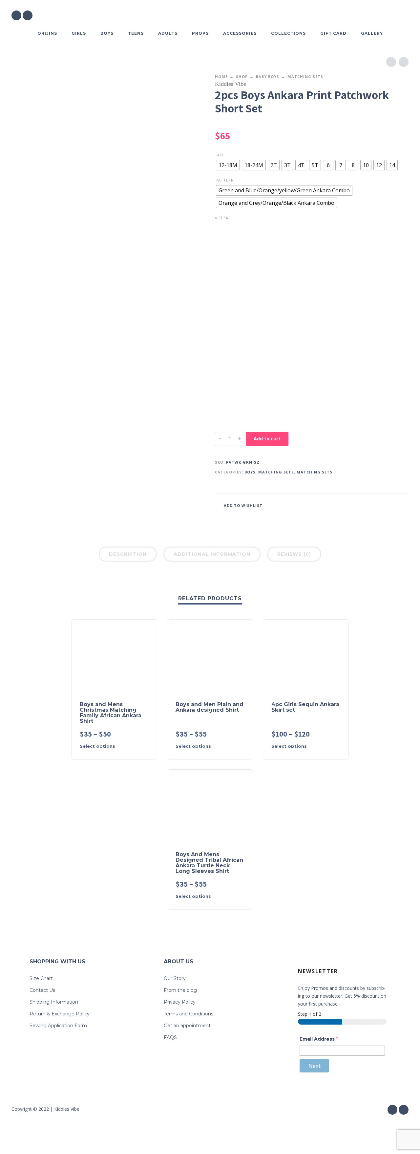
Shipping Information (54, 1002)
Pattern (225, 180)
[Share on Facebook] (374, 505)
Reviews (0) (294, 554)
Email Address (319, 1039)
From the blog (180, 990)
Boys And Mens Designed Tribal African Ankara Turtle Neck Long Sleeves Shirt (209, 862)
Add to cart (267, 438)
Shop (242, 76)
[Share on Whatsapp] (404, 505)
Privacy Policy (180, 1002)
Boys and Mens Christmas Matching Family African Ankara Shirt (110, 712)
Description (128, 554)
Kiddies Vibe (230, 84)
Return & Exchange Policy (60, 1014)
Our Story (175, 978)
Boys (250, 472)
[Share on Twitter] (384, 505)
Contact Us (42, 990)
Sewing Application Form (58, 1026)
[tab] (127, 555)
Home (221, 76)
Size (220, 154)
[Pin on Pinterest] (394, 505)
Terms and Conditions (188, 1014)
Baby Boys (267, 76)
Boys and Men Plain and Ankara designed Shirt (209, 707)
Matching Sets (305, 76)
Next (314, 1065)
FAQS (170, 1037)
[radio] (228, 165)
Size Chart (41, 978)
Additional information (212, 554)
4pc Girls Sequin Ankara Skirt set (305, 707)
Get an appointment (187, 1026)
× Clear (223, 217)
